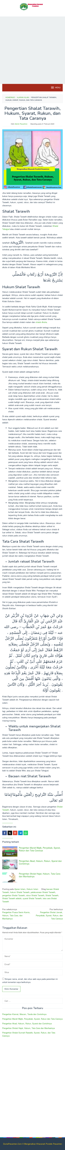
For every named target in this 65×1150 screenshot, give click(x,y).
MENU (57, 87)
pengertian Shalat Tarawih (13, 895)
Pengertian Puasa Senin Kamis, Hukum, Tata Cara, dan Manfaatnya (16, 914)
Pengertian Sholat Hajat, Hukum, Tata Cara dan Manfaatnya (39, 875)
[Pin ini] (15, 833)
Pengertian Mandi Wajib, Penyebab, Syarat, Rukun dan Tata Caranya (39, 849)
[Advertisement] (32, 50)
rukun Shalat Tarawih (35, 895)
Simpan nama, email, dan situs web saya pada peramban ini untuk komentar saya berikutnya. (30, 981)
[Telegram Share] (20, 833)
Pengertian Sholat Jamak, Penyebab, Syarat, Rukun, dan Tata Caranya (49, 914)
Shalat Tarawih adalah (11, 898)
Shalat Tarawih (52, 895)
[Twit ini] (10, 833)
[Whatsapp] (25, 833)
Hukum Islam (32, 889)
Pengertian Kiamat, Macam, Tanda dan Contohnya (24, 1014)
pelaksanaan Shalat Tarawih (43, 892)
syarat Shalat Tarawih (32, 898)
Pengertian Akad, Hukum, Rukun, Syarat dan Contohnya (40, 862)
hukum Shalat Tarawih (19, 892)
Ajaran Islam (19, 889)
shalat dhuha (41, 322)
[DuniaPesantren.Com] (32, 6)
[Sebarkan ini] (4, 833)
